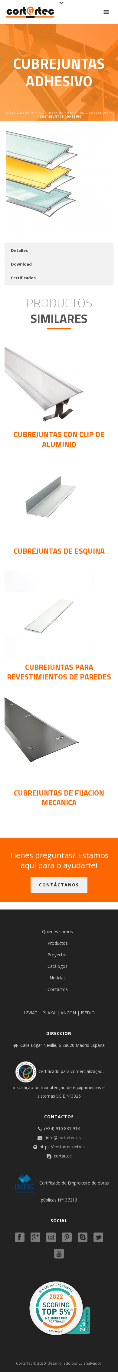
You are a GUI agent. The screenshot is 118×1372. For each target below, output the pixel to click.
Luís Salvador (90, 1363)
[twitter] (98, 1238)
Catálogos (57, 966)
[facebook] (20, 1238)
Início (10, 113)
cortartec (63, 1156)
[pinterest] (67, 1238)
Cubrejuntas (101, 113)
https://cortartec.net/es (62, 1147)
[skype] (82, 1238)
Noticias (58, 978)
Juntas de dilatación (65, 113)
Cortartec (24, 1363)
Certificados (23, 277)
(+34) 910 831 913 (62, 1128)
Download (21, 264)
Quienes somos (57, 931)
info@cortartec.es (63, 1137)
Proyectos (57, 955)
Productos (30, 113)
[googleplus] (35, 1238)
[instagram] (51, 1238)
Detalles (19, 250)
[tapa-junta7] (59, 183)
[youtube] (59, 1254)
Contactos (58, 989)
